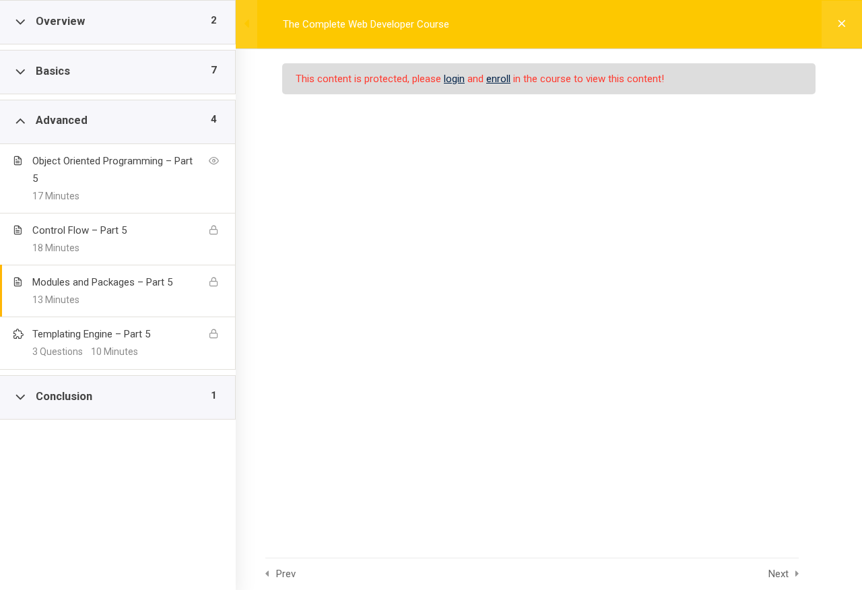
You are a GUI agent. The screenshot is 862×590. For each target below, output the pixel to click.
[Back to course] (842, 24)
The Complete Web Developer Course (366, 24)
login (454, 79)
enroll (498, 79)
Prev (286, 574)
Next (778, 574)
